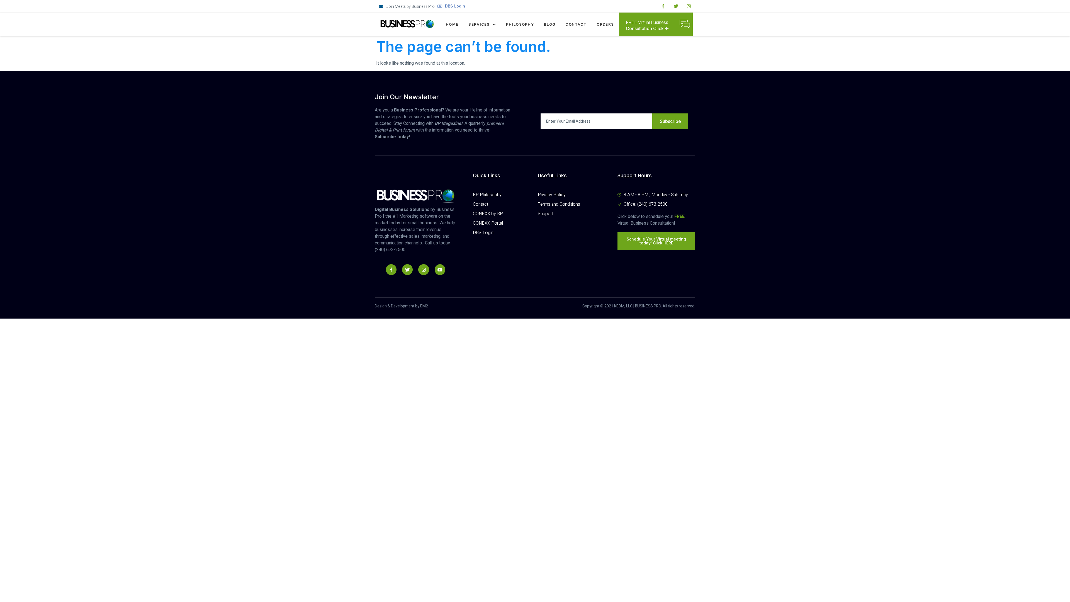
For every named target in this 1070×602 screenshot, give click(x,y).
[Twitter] (676, 6)
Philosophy (520, 24)
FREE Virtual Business (647, 22)
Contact (576, 24)
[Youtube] (440, 269)
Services (479, 24)
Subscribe (670, 121)
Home (452, 24)
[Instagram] (689, 6)
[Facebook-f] (663, 6)
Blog (549, 24)
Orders (605, 24)
